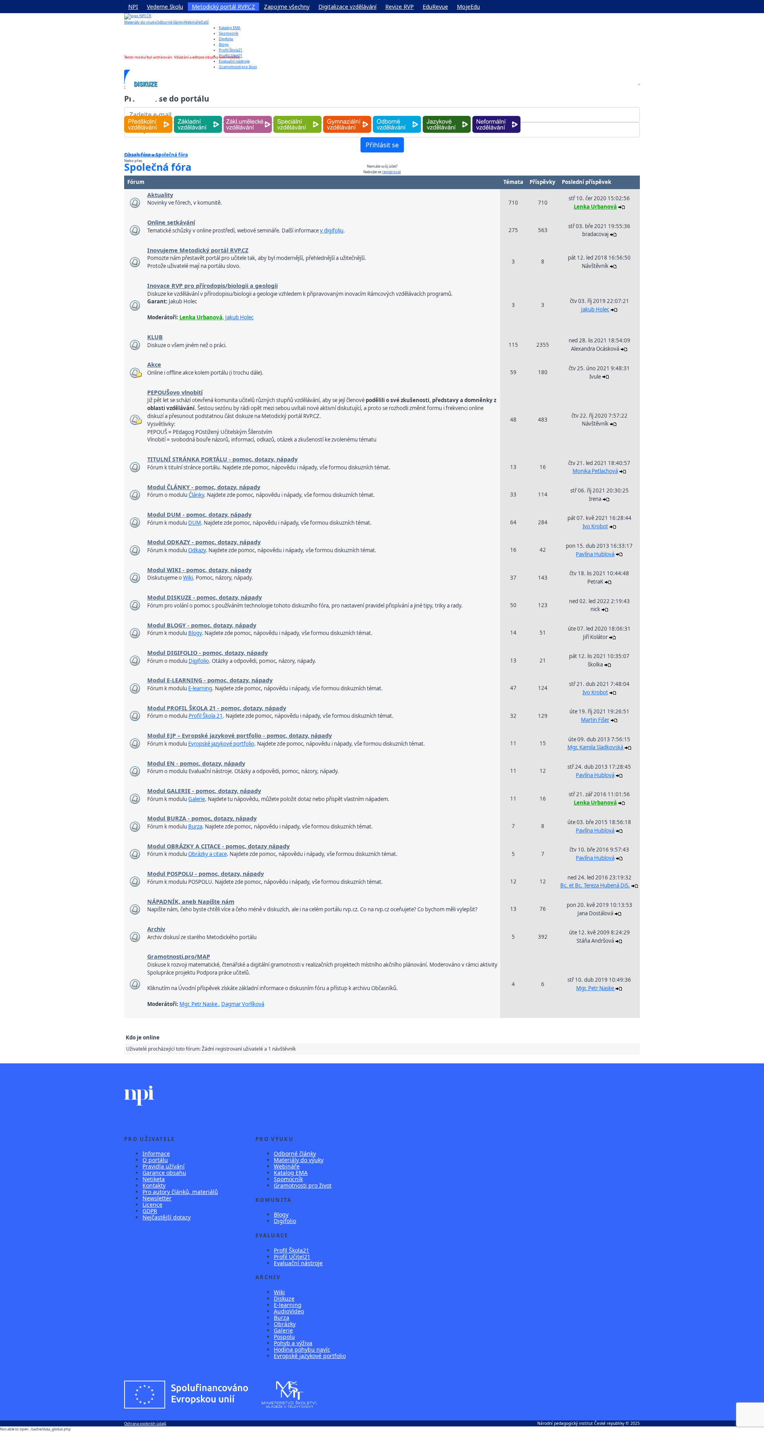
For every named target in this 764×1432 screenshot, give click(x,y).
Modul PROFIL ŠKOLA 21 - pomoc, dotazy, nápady (216, 708)
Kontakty (154, 1185)
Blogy (224, 44)
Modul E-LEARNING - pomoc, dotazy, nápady (210, 680)
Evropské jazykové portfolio (221, 743)
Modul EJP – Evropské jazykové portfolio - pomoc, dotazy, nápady (239, 735)
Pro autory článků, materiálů (180, 1192)
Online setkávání (171, 222)
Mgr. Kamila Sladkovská (595, 747)
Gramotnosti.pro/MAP (178, 956)
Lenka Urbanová (595, 206)
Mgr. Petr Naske (198, 1004)
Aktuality (160, 195)
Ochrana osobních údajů (145, 1423)
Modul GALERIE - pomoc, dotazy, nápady (204, 791)
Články (196, 494)
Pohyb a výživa (293, 1343)
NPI (133, 6)
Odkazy (197, 550)
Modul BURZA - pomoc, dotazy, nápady (202, 818)
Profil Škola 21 (206, 715)
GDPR (149, 1211)
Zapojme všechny (287, 6)
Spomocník (228, 33)
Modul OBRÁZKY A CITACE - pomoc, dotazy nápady (218, 846)
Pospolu (284, 1336)
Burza (195, 826)
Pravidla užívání (163, 1166)
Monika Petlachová (595, 471)
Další (205, 22)
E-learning (200, 688)
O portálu (155, 1160)
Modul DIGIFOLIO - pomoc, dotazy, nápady (207, 652)
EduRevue (435, 6)
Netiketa (153, 1179)
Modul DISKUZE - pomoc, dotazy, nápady (204, 597)
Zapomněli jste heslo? (142, 155)
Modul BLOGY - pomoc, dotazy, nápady (201, 625)
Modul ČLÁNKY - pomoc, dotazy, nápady (203, 487)
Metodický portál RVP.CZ (223, 6)
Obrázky (285, 1324)
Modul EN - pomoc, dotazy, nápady (196, 763)
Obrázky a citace (207, 854)
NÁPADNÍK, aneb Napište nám (190, 901)
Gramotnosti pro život (302, 1185)
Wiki (188, 577)
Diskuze (284, 1298)
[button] (638, 84)
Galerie (196, 799)
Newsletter (157, 1198)
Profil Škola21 (230, 50)
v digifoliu (331, 230)
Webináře (192, 22)
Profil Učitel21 (230, 55)
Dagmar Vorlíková (242, 1004)
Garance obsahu (164, 1172)
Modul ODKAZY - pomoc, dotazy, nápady (204, 542)
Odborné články (170, 22)
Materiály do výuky (140, 22)
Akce (154, 364)
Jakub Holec (239, 317)
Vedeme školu (165, 6)
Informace (156, 1153)
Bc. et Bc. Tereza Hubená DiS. (595, 885)
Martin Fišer (595, 719)
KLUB (155, 337)
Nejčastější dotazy (166, 1217)
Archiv (156, 929)
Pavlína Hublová (595, 554)
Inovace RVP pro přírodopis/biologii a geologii (212, 285)
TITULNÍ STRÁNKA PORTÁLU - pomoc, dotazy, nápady (222, 459)
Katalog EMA (229, 27)
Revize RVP (399, 6)
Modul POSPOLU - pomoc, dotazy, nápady (205, 873)
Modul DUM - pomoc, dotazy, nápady (199, 514)
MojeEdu (468, 6)
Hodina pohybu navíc (302, 1349)
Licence (152, 1204)
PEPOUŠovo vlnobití (175, 392)
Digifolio (226, 38)
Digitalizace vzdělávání (347, 6)
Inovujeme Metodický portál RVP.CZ (197, 250)
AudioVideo (289, 1311)
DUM (194, 522)
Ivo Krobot (595, 526)
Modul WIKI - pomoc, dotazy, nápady (199, 570)
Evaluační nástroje (298, 1263)
